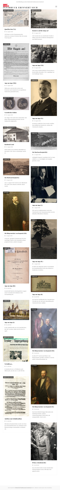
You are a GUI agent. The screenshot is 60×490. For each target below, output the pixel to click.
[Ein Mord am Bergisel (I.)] (16, 166)
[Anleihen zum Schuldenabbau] (16, 396)
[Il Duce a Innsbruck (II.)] (44, 441)
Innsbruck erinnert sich (20, 7)
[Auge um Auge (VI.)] (44, 97)
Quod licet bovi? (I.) (10, 29)
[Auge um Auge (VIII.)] (16, 62)
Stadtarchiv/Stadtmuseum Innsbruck (23, 487)
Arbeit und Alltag (8, 10)
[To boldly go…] (16, 349)
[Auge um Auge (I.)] (16, 310)
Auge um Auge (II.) (37, 294)
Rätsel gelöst (12, 127)
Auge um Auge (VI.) (37, 118)
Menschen (6, 192)
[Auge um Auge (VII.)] (44, 54)
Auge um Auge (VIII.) (10, 83)
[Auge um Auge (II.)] (44, 283)
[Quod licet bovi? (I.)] (16, 18)
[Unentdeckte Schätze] (16, 103)
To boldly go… (9, 364)
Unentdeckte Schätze (11, 112)
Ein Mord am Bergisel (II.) (39, 152)
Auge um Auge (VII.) (38, 65)
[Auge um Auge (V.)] (44, 184)
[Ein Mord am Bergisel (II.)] (44, 141)
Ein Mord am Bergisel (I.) (12, 177)
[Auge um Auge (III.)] (16, 265)
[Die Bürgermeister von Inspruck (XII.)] (16, 211)
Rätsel (5, 127)
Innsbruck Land (9, 144)
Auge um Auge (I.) (9, 322)
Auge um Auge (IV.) (37, 261)
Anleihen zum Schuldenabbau (13, 419)
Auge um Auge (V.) (37, 205)
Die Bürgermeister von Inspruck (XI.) (43, 407)
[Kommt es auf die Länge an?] (44, 18)
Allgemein (34, 365)
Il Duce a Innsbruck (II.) (39, 462)
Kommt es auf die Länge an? (40, 30)
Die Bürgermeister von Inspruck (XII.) (16, 233)
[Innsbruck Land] (16, 134)
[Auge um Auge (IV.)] (44, 239)
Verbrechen (7, 44)
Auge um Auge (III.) (10, 286)
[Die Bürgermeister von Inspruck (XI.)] (44, 384)
